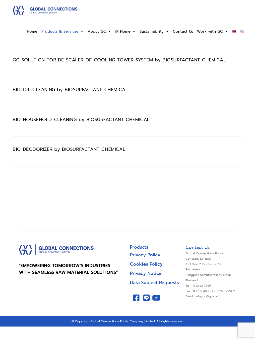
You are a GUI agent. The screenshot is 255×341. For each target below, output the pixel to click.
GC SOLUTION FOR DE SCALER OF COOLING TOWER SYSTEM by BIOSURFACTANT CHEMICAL (119, 59)
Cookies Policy (146, 264)
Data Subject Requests (154, 282)
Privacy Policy (145, 254)
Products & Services (59, 31)
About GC (97, 31)
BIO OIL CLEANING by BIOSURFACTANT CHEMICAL (70, 89)
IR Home (122, 31)
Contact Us (183, 31)
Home (32, 31)
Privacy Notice (146, 273)
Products (139, 247)
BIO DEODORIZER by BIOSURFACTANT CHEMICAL (69, 149)
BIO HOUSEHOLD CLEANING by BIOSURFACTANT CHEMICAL (81, 119)
